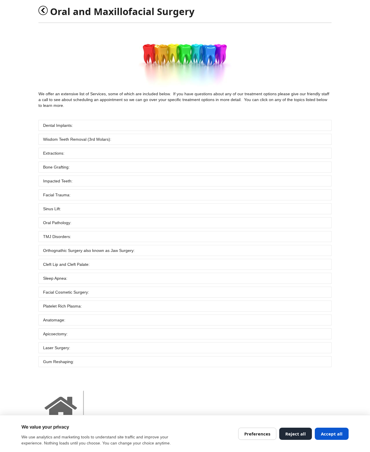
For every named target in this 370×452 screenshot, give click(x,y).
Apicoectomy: (55, 334)
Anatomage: (54, 320)
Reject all (295, 434)
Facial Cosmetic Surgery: (66, 292)
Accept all (332, 434)
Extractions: (53, 153)
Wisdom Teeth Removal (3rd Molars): (77, 139)
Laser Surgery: (56, 347)
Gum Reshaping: (58, 361)
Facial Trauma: (57, 195)
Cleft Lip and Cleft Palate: (66, 264)
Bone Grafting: (56, 167)
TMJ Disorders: (57, 236)
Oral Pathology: (57, 222)
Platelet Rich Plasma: (62, 306)
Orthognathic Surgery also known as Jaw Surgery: (89, 250)
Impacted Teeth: (58, 181)
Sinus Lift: (52, 208)
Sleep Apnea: (55, 278)
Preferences (257, 434)
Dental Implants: (58, 125)
